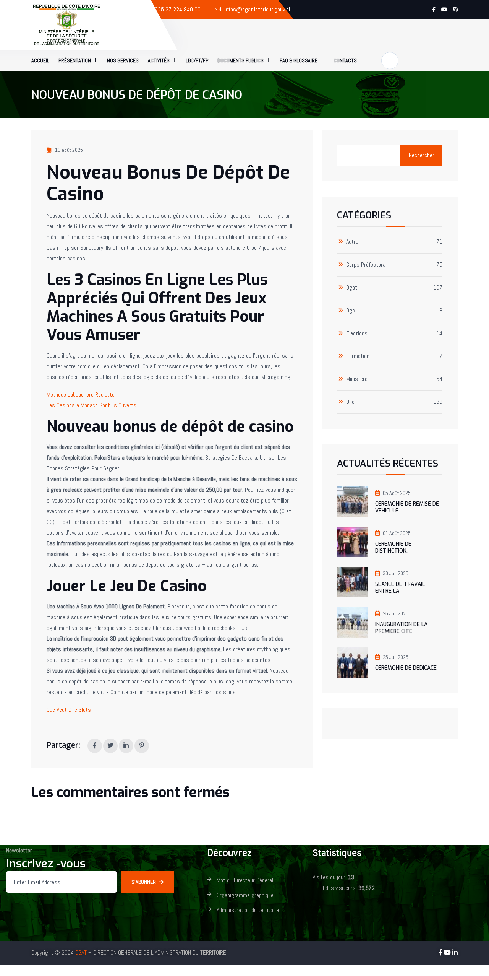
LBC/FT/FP (197, 60)
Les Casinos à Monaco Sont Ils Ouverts (91, 405)
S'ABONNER (143, 881)
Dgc (350, 310)
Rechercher (421, 155)
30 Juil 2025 (395, 573)
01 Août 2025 (397, 533)
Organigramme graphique (245, 895)
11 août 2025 (69, 149)
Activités (159, 60)
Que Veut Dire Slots (69, 710)
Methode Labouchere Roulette (81, 394)
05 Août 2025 (397, 493)
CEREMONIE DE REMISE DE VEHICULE (407, 507)
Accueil (40, 60)
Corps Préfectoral (366, 264)
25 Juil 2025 (395, 613)
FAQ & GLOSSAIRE (298, 60)
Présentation (74, 60)
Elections (357, 333)
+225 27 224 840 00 (176, 9)
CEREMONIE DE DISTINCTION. (393, 547)
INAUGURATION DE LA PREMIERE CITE (401, 628)
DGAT (81, 952)
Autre (352, 242)
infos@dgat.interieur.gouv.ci (257, 9)
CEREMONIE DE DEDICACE (406, 668)
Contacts (345, 60)
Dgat (351, 287)
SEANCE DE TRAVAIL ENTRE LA (400, 588)
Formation (357, 356)
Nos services (123, 60)
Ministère (357, 379)
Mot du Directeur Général (245, 880)
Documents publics (240, 60)
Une (350, 402)
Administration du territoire (248, 910)
